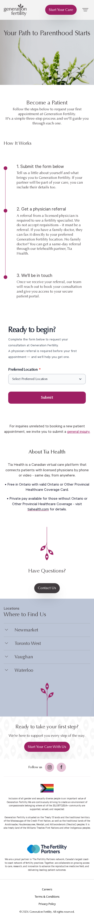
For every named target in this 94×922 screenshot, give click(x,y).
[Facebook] (61, 767)
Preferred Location (24, 369)
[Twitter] (49, 767)
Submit (47, 397)
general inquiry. (78, 432)
